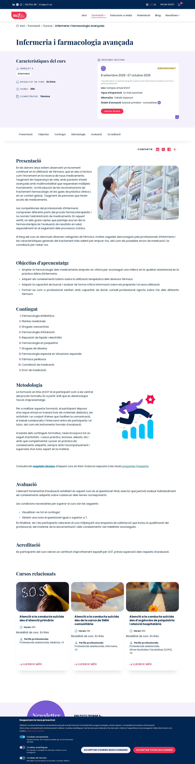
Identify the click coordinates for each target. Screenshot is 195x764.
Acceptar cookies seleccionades (106, 750)
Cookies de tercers (37, 758)
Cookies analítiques (37, 747)
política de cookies (35, 731)
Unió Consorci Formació (19, 15)
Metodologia (78, 134)
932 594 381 (31, 4)
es (155, 4)
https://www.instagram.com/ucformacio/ (17, 4)
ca (150, 4)
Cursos (48, 26)
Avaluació (96, 134)
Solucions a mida (121, 15)
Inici (84, 15)
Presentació (26, 134)
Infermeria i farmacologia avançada (79, 26)
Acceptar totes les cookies (154, 750)
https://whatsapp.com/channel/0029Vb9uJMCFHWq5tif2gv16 (21, 4)
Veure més (177, 117)
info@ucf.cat (45, 4)
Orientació (143, 15)
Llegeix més (32, 664)
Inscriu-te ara (112, 111)
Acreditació (114, 134)
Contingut (60, 134)
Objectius (43, 134)
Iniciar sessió (167, 4)
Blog (158, 15)
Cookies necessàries (37, 736)
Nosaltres (172, 15)
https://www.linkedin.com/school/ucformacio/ (14, 4)
